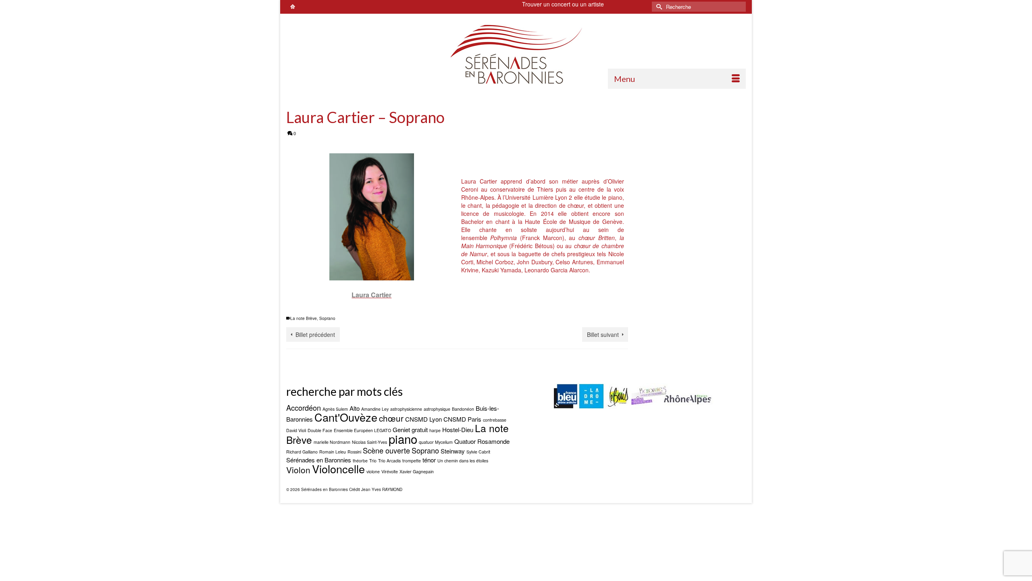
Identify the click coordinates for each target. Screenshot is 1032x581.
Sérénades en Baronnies (318, 460)
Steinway (453, 451)
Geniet (401, 429)
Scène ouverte (386, 450)
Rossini (354, 452)
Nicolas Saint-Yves (369, 442)
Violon (298, 470)
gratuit (420, 429)
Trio (373, 461)
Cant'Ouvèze (345, 417)
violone (373, 471)
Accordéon (303, 407)
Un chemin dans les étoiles (462, 461)
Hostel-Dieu (457, 429)
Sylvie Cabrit (478, 452)
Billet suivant (603, 334)
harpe (435, 430)
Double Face (320, 430)
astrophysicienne (406, 409)
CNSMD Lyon (423, 419)
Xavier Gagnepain (416, 471)
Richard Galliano (302, 452)
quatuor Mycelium (436, 442)
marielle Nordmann (332, 442)
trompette (411, 461)
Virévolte (389, 471)
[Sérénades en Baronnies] (516, 54)
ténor (429, 460)
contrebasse (494, 420)
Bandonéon (463, 409)
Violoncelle (338, 469)
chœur (391, 418)
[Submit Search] (658, 7)
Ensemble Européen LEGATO (362, 430)
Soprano (327, 318)
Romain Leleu (332, 452)
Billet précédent (315, 334)
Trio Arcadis (389, 461)
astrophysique (437, 409)
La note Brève (303, 318)
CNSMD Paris (462, 419)
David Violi (296, 430)
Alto (355, 408)
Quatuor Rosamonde (482, 441)
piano (403, 438)
